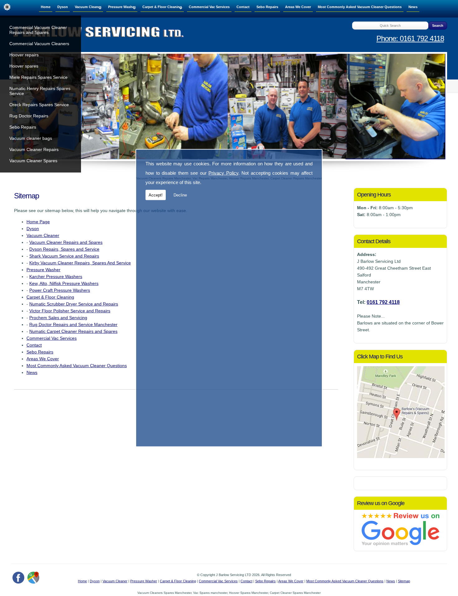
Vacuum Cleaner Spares (33, 160)
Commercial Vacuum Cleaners (39, 43)
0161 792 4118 (383, 302)
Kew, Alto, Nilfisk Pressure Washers (63, 283)
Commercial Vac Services (209, 7)
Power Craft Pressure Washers (59, 290)
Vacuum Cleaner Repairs (34, 149)
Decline (180, 195)
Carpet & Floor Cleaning (162, 7)
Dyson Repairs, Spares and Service (64, 249)
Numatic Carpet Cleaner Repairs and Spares (73, 331)
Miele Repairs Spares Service (38, 77)
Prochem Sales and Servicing (58, 317)
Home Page (38, 221)
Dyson (62, 7)
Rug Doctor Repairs (28, 115)
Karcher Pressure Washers (55, 276)
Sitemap (404, 581)
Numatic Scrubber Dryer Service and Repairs (73, 303)
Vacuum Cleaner (88, 7)
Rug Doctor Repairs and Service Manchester (73, 324)
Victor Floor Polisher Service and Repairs (69, 310)
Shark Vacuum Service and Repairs (64, 255)
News (412, 7)
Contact (243, 7)
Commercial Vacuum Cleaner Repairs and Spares (38, 30)
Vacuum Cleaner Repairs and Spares (66, 242)
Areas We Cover (298, 7)
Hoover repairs (24, 54)
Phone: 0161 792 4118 (410, 38)
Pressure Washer (122, 7)
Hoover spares (23, 66)
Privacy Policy (223, 173)
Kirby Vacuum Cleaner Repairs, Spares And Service (80, 262)
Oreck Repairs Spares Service (39, 104)
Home (45, 7)
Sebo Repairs (22, 127)
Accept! (156, 195)
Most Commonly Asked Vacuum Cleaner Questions (360, 7)
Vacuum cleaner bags (30, 138)
